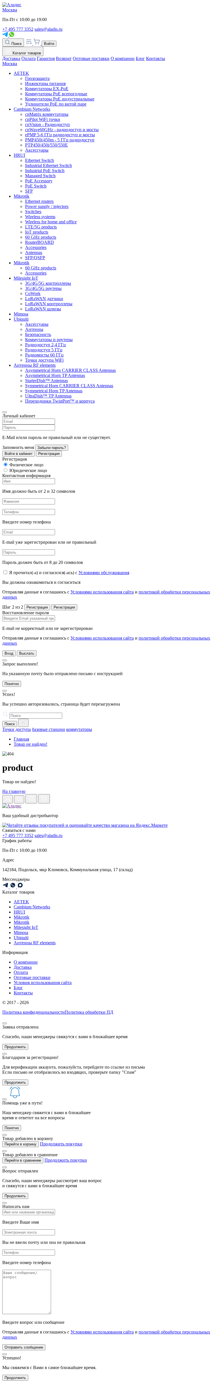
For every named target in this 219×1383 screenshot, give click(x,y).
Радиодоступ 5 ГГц (43, 349)
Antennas (33, 252)
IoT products (36, 232)
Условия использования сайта (43, 982)
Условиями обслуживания (103, 572)
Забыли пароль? (51, 448)
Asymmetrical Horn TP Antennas (55, 375)
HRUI (19, 155)
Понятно (12, 684)
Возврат (64, 58)
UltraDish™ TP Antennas (48, 395)
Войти (49, 44)
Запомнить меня (18, 447)
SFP (29, 191)
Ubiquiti (21, 319)
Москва (9, 9)
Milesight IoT (26, 278)
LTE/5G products (41, 226)
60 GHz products (40, 237)
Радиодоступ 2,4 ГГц (45, 344)
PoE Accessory (38, 180)
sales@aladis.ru (48, 29)
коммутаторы (79, 729)
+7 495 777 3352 (17, 29)
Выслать (26, 653)
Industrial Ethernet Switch (48, 165)
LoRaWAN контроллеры (48, 303)
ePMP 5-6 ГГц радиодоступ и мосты (60, 134)
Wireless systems (40, 216)
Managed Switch (40, 175)
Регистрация (49, 454)
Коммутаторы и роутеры (49, 339)
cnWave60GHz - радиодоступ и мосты (62, 129)
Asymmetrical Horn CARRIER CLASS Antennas (70, 370)
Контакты (155, 58)
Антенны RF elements (35, 365)
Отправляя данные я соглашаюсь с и (106, 594)
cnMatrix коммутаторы (46, 114)
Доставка (11, 58)
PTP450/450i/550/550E (46, 145)
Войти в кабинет (19, 454)
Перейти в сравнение (23, 1160)
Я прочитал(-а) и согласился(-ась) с (69, 572)
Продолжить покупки (61, 1143)
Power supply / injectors (46, 206)
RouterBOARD (39, 242)
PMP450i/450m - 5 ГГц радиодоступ (59, 139)
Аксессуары (36, 150)
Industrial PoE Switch (44, 170)
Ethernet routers (39, 201)
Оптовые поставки (91, 58)
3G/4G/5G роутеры (43, 288)
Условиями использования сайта (102, 592)
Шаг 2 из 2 (12, 607)
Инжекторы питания (45, 83)
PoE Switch (35, 186)
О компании (123, 58)
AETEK (21, 73)
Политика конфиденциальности (33, 1012)
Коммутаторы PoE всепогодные (56, 93)
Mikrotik (21, 196)
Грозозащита (37, 78)
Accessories (35, 247)
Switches (33, 211)
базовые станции (48, 729)
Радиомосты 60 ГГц (44, 355)
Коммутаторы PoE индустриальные (59, 98)
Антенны (34, 329)
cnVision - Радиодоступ (47, 124)
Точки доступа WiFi (44, 360)
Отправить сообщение (24, 1347)
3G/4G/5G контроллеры (48, 283)
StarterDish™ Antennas (46, 380)
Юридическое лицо (28, 470)
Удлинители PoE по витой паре (55, 104)
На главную (13, 791)
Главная (21, 739)
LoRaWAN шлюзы (43, 308)
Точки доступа (16, 729)
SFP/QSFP (35, 257)
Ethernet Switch (39, 160)
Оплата (28, 58)
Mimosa (21, 314)
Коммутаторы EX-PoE (46, 88)
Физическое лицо (26, 464)
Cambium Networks (32, 109)
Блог (140, 58)
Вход (9, 653)
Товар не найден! (30, 744)
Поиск (16, 44)
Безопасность (38, 334)
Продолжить (15, 1047)
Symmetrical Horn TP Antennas (53, 390)
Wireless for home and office (51, 221)
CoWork (32, 293)
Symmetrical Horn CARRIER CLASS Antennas (69, 385)
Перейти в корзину (20, 1144)
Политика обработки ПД (89, 1012)
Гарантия (46, 58)
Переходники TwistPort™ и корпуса (60, 401)
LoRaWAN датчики (44, 298)
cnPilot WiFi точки (42, 119)
